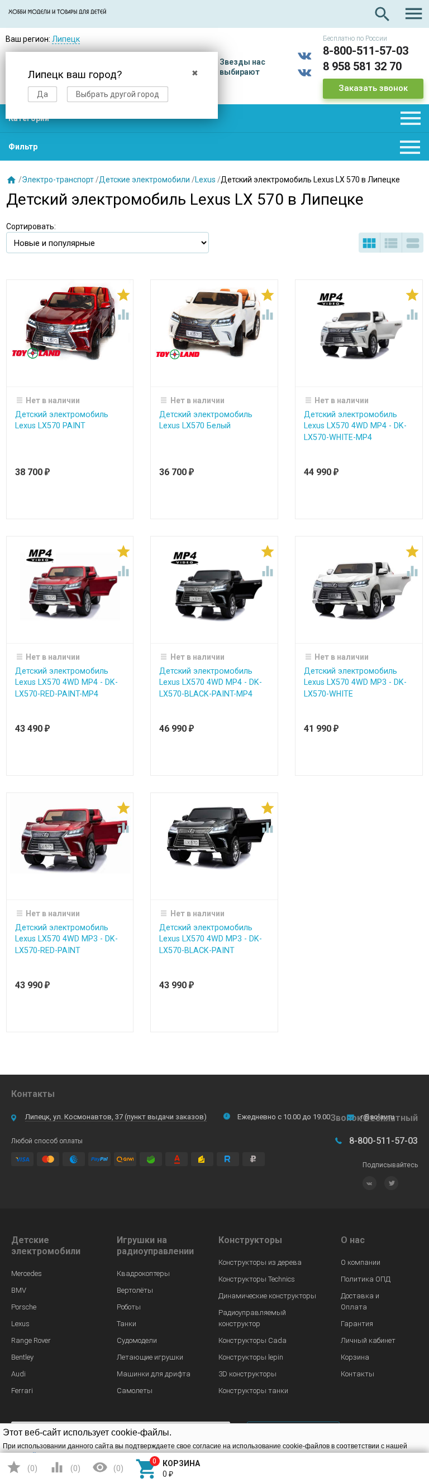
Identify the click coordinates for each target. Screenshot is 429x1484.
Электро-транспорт (58, 179)
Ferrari (22, 1390)
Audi (18, 1374)
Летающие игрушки (150, 1357)
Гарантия (357, 1323)
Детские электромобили (144, 179)
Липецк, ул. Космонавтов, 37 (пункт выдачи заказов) (116, 1117)
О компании (360, 1262)
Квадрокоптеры (143, 1273)
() (21, 1467)
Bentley (22, 1357)
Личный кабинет (368, 1340)
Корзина (355, 1357)
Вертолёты (135, 1290)
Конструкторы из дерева (260, 1262)
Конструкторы (250, 1240)
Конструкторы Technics (256, 1279)
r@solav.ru (377, 1117)
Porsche (23, 1307)
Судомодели (137, 1340)
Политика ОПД (365, 1279)
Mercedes (26, 1273)
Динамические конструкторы (267, 1296)
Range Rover (31, 1340)
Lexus (205, 179)
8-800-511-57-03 (365, 50)
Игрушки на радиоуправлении (155, 1245)
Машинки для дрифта (153, 1374)
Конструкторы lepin (250, 1357)
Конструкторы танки (253, 1390)
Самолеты (134, 1390)
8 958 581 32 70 (362, 66)
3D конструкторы (247, 1374)
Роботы (129, 1307)
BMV (18, 1290)
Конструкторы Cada (252, 1340)
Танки (126, 1323)
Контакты (357, 1374)
